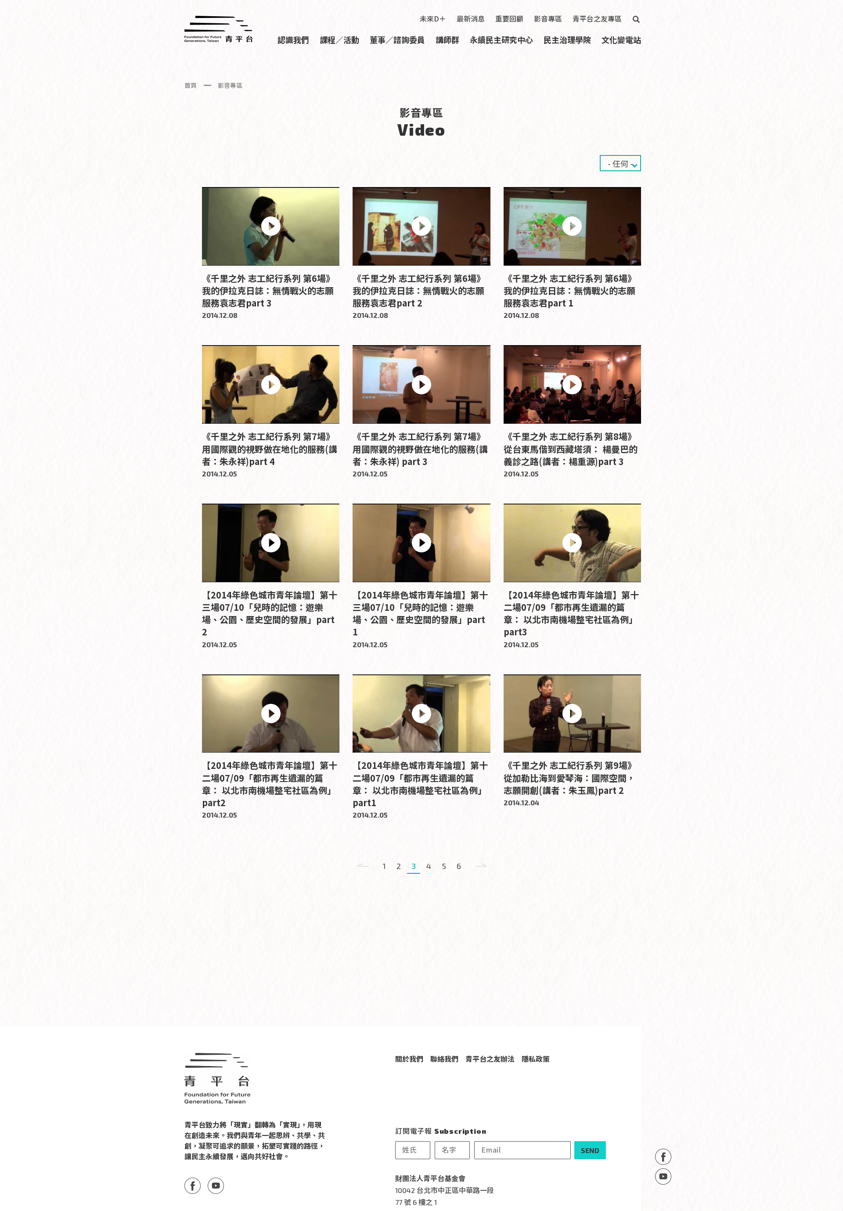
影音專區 (548, 18)
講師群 (447, 39)
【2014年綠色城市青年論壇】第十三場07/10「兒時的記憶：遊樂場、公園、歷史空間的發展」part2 (269, 613)
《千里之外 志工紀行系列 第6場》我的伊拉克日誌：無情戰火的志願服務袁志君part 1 (570, 290)
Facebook (663, 1157)
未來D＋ (433, 18)
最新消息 (471, 18)
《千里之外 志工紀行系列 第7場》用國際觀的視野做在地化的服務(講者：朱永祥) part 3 (420, 448)
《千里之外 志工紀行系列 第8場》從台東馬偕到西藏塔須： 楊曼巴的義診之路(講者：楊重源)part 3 (571, 448)
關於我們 (409, 1058)
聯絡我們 (444, 1058)
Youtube (663, 1176)
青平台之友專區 (597, 18)
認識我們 (293, 39)
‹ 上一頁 (362, 866)
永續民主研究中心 (501, 39)
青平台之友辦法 (490, 1058)
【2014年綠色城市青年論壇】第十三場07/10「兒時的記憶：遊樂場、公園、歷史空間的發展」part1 (420, 613)
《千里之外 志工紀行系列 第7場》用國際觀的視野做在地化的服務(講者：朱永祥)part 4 (269, 448)
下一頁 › (480, 866)
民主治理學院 (567, 39)
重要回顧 (509, 18)
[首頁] (218, 29)
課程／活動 (339, 39)
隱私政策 (536, 1058)
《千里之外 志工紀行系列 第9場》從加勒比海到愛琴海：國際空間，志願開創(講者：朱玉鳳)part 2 (570, 777)
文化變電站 (621, 39)
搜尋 (635, 19)
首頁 (190, 85)
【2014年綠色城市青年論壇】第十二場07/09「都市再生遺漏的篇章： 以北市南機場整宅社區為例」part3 (571, 613)
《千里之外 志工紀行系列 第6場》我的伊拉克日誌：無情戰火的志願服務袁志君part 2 (419, 290)
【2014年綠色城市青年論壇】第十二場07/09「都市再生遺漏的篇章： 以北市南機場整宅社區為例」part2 (269, 784)
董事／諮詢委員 (397, 39)
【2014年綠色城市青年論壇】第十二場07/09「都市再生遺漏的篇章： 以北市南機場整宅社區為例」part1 (420, 784)
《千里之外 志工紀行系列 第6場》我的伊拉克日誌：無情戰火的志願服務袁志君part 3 (268, 290)
